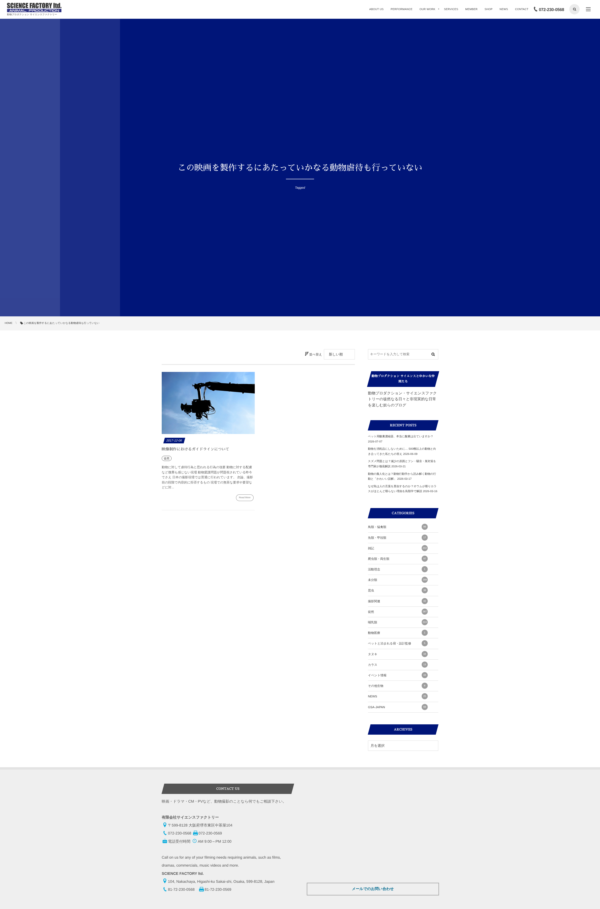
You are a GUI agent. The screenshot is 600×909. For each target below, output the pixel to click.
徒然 (397, 611)
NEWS (397, 696)
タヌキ (397, 654)
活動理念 (396, 569)
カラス (397, 664)
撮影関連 (397, 601)
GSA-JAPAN (397, 707)
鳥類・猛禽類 (397, 527)
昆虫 (397, 590)
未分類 (397, 580)
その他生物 (396, 686)
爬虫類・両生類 (397, 559)
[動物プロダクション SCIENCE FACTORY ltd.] (34, 7)
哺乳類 (397, 622)
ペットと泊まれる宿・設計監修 (396, 643)
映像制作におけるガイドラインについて (195, 449)
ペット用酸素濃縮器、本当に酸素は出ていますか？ (400, 436)
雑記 (397, 548)
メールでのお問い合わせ (373, 889)
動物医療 (396, 633)
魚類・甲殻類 (397, 537)
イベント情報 (397, 675)
